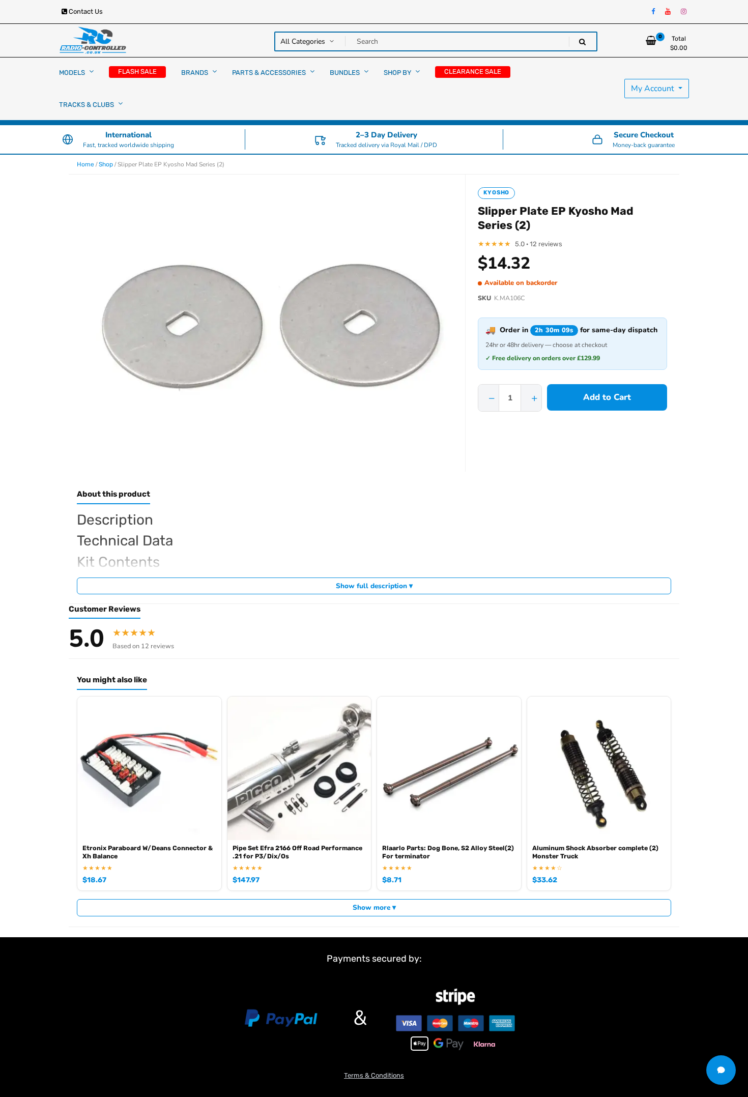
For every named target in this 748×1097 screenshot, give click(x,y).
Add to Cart (607, 397)
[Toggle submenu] (91, 71)
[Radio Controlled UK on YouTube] (668, 11)
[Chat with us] (721, 1070)
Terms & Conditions (374, 1075)
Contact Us (85, 11)
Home (85, 164)
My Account (653, 88)
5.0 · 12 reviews (538, 244)
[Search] (582, 42)
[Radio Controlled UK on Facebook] (653, 11)
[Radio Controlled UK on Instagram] (683, 11)
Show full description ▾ (374, 586)
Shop (106, 164)
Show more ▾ (374, 907)
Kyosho (496, 192)
